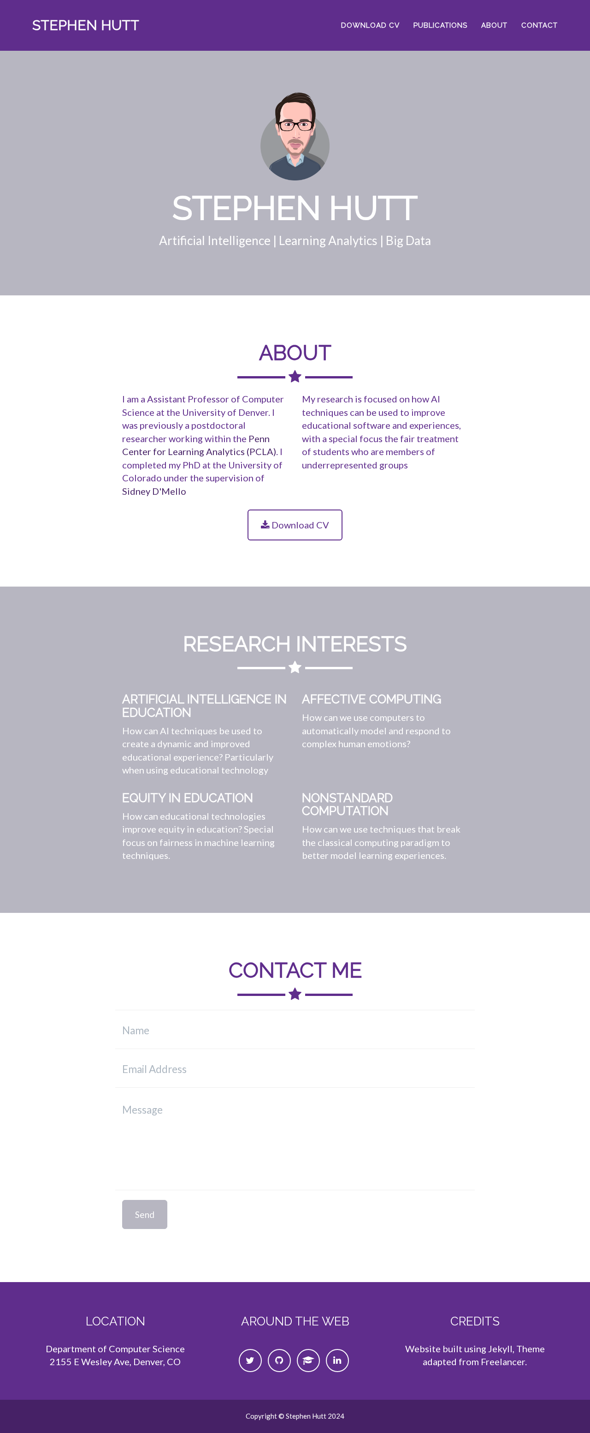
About (494, 25)
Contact (539, 25)
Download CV (370, 25)
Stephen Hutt (85, 25)
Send (144, 1214)
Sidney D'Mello (154, 491)
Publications (440, 25)
